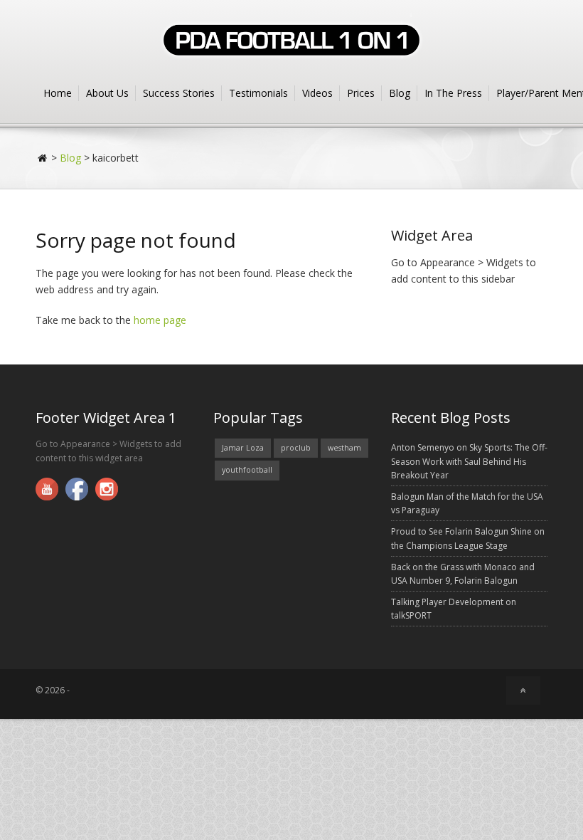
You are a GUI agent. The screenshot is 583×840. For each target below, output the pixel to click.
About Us (107, 93)
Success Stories (179, 93)
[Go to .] (43, 157)
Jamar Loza (243, 448)
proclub (296, 448)
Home (57, 93)
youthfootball (247, 470)
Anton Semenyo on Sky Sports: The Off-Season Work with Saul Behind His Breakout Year (469, 461)
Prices (361, 93)
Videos (317, 93)
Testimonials (258, 93)
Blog (399, 93)
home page (160, 320)
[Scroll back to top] (523, 690)
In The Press (453, 93)
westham (344, 448)
